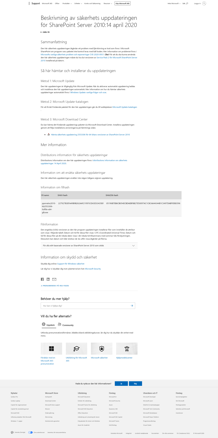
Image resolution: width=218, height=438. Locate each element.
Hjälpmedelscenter (124, 357)
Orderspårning (49, 413)
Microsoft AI (112, 397)
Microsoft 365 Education (85, 409)
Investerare (179, 413)
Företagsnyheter (181, 405)
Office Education (83, 413)
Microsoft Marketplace (150, 413)
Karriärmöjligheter (181, 397)
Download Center (50, 401)
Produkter (66, 3)
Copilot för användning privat (20, 409)
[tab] (49, 325)
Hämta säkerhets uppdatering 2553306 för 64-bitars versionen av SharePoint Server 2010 (90, 134)
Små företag (112, 425)
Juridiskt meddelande (141, 433)
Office (57, 3)
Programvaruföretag (149, 421)
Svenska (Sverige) (20, 432)
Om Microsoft (180, 401)
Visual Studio (147, 425)
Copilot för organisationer (19, 405)
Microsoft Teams (114, 421)
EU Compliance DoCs (183, 433)
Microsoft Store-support (52, 405)
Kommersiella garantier (52, 421)
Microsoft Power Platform (151, 417)
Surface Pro (14, 397)
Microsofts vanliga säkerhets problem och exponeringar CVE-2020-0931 (72, 54)
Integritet (129, 433)
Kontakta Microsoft (116, 433)
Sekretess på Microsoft (183, 409)
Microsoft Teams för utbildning (87, 405)
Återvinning (48, 417)
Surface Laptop (15, 401)
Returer (47, 409)
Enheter (77, 3)
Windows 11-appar (16, 421)
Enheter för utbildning (84, 401)
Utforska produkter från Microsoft (21, 417)
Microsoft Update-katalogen (125, 107)
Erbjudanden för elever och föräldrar (89, 421)
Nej (135, 383)
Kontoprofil (48, 397)
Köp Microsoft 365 (122, 3)
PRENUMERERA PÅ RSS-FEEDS (56, 286)
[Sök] (132, 305)
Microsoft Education (84, 397)
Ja (121, 383)
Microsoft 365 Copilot (115, 417)
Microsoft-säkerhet (99, 357)
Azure (111, 405)
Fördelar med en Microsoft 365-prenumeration (48, 360)
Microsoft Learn (148, 401)
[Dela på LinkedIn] (47, 279)
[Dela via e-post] (53, 279)
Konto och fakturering (92, 3)
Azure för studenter (84, 425)
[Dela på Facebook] (42, 279)
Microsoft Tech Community (151, 409)
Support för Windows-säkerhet (70, 263)
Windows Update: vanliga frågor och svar (88, 92)
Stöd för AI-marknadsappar (151, 405)
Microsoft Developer (149, 397)
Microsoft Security (93, 268)
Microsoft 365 (47, 3)
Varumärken (155, 433)
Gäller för (46, 32)
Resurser (107, 3)
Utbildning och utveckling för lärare (88, 417)
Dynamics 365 (113, 409)
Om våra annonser (167, 433)
